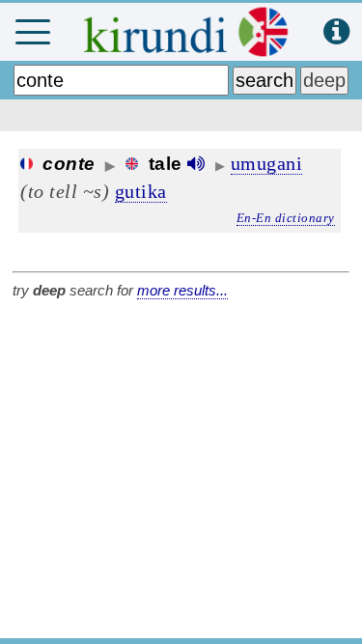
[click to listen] (196, 163)
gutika (141, 191)
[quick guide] (336, 32)
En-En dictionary (286, 217)
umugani (267, 163)
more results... (182, 290)
